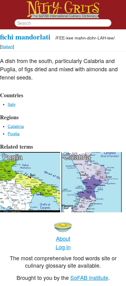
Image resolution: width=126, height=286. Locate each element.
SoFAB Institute (89, 277)
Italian (7, 46)
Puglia (14, 133)
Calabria (16, 126)
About (63, 238)
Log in (63, 247)
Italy (12, 104)
